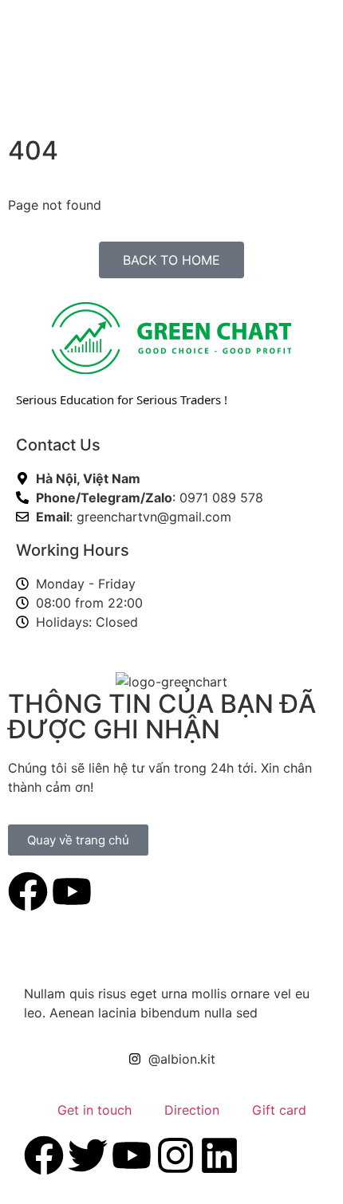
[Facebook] (28, 891)
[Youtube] (72, 891)
